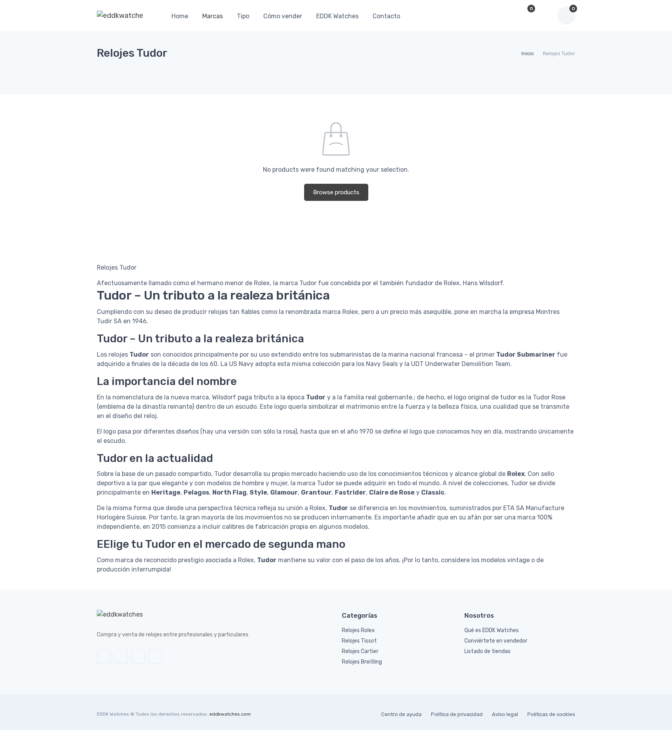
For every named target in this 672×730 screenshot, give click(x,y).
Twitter (104, 657)
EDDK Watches (337, 16)
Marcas (212, 16)
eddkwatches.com (230, 714)
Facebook (121, 657)
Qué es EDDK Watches (491, 630)
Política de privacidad (457, 714)
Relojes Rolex (358, 630)
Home (180, 16)
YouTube (155, 657)
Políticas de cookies (551, 714)
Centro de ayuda (401, 714)
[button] (506, 15)
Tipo (243, 16)
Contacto (386, 16)
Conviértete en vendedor (495, 641)
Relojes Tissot (359, 641)
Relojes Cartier (360, 651)
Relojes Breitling (362, 662)
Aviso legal (505, 714)
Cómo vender (282, 16)
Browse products (336, 192)
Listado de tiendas (487, 651)
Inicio (528, 53)
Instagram (138, 657)
